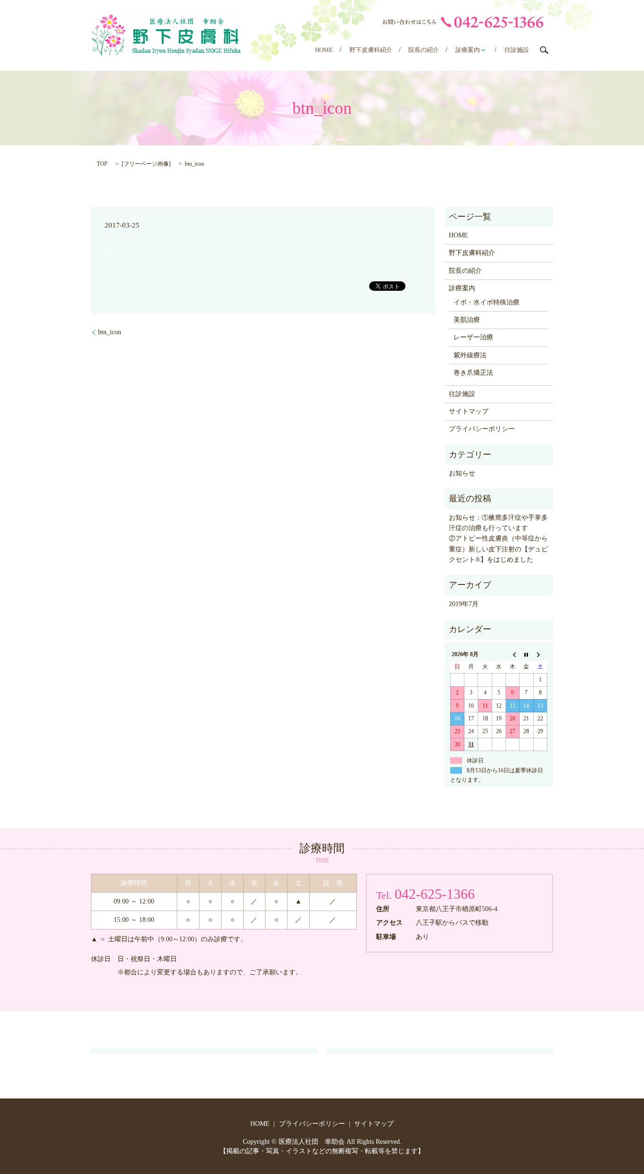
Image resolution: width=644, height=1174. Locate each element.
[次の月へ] (540, 654)
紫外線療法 (470, 355)
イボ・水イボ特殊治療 (487, 302)
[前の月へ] (513, 654)
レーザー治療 (473, 337)
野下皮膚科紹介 (370, 49)
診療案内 (467, 49)
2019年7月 (464, 604)
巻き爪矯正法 (473, 372)
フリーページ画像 (146, 163)
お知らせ (462, 473)
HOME (324, 49)
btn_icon (109, 332)
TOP (102, 163)
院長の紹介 (423, 49)
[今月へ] (526, 654)
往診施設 (516, 49)
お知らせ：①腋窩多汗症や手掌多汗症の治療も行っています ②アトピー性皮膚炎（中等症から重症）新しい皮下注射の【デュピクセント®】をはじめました (498, 539)
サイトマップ (468, 411)
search (544, 50)
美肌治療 (467, 319)
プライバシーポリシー (482, 428)
